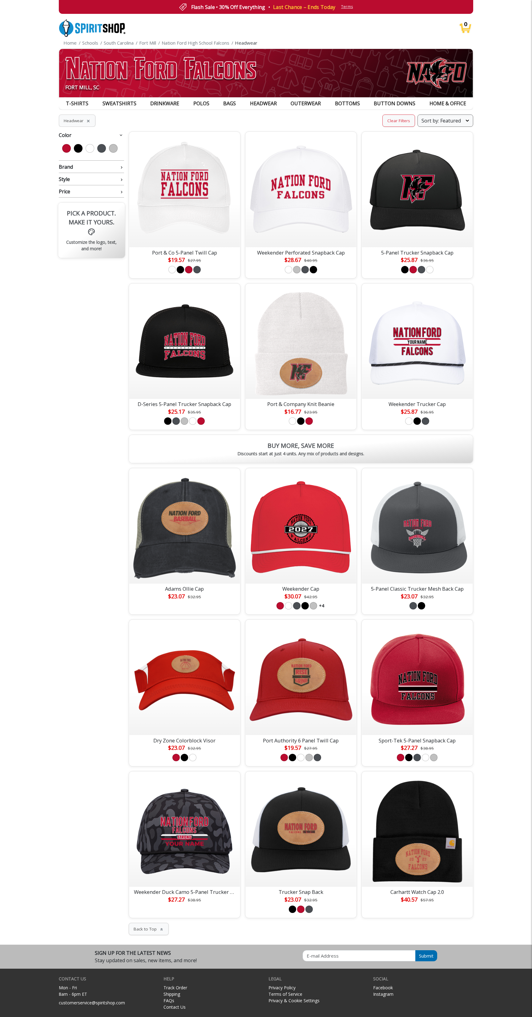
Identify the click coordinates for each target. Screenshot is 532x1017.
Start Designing (184, 235)
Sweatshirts (119, 103)
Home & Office (447, 103)
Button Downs (394, 103)
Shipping (171, 994)
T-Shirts (77, 103)
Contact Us (174, 1007)
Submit (426, 956)
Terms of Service (285, 994)
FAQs (168, 1000)
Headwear (263, 103)
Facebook (383, 988)
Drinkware (164, 103)
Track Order (175, 988)
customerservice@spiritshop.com (92, 1003)
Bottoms (347, 103)
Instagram (383, 994)
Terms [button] (347, 6)
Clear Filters (398, 120)
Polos (201, 103)
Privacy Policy (282, 988)
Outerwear (306, 103)
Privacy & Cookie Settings (294, 1000)
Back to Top (149, 929)
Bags (229, 103)
